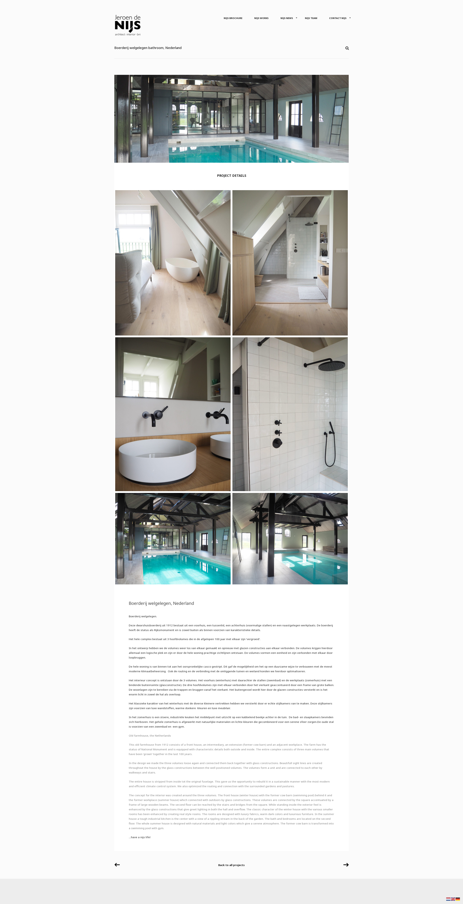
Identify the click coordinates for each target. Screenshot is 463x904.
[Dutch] (448, 899)
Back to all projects (231, 865)
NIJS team (311, 18)
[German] (458, 899)
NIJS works (261, 18)
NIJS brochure (233, 18)
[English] (453, 899)
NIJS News (287, 18)
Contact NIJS (338, 18)
